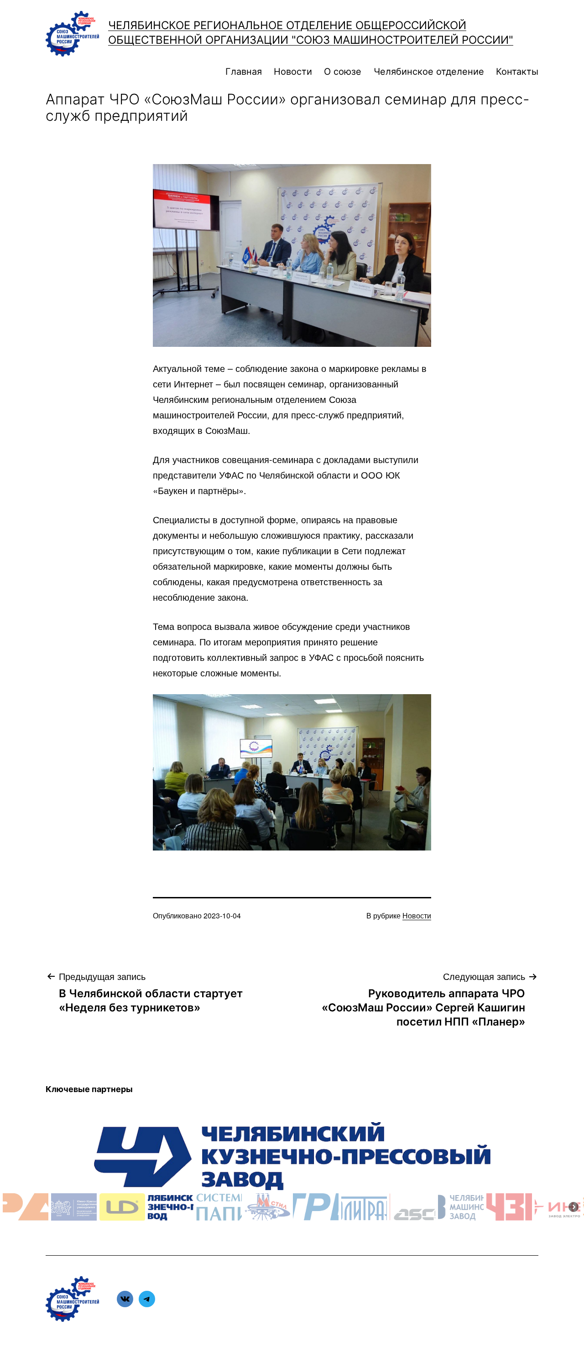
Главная (243, 71)
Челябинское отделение (429, 71)
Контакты (517, 71)
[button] (25, 1207)
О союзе (342, 71)
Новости (293, 71)
